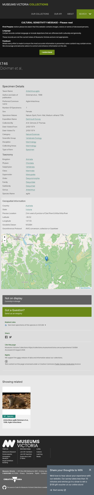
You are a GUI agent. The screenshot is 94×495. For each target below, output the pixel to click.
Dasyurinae (30, 186)
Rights (37, 473)
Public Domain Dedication (65, 364)
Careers (39, 452)
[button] (85, 14)
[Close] (90, 470)
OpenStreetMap (85, 288)
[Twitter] (10, 337)
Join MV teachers (26, 454)
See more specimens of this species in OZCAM (26, 325)
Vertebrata (30, 167)
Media (38, 456)
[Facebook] (6, 337)
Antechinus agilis (33, 91)
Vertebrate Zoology (34, 138)
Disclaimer (29, 473)
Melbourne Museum (9, 452)
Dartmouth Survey (33, 119)
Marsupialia (30, 175)
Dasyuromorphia (33, 178)
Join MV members (26, 452)
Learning (39, 454)
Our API (58, 14)
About (70, 14)
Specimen (30, 150)
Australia (29, 206)
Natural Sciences (33, 134)
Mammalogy (31, 142)
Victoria (29, 210)
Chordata (30, 163)
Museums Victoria (25, 4)
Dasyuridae (30, 182)
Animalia (29, 159)
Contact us (44, 473)
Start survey (58, 490)
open (19, 358)
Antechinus (30, 190)
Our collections (40, 14)
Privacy (22, 473)
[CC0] (6, 361)
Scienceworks (7, 454)
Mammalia (30, 171)
